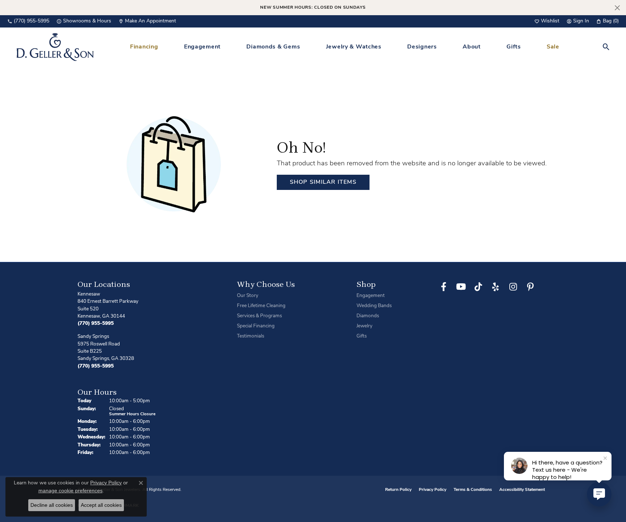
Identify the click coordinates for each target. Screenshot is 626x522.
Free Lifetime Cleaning (261, 306)
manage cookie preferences (70, 490)
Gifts (513, 47)
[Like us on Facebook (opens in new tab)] (443, 287)
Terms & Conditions (473, 490)
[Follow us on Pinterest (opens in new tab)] (530, 287)
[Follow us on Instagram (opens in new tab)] (513, 287)
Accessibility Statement (522, 490)
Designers (422, 47)
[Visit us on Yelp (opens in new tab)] (495, 287)
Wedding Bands (374, 306)
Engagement (202, 47)
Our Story (247, 295)
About (472, 47)
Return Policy (398, 490)
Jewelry (364, 326)
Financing (144, 47)
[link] (28, 21)
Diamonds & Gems (273, 47)
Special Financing (256, 326)
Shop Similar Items (323, 182)
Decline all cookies (51, 505)
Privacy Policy (432, 490)
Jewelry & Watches (353, 47)
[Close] (617, 7)
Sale (553, 47)
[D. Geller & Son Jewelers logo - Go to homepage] (55, 46)
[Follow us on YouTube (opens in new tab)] (461, 287)
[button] (546, 21)
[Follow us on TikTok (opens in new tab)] (478, 287)
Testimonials (250, 336)
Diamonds (367, 316)
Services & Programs (259, 316)
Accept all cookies (101, 505)
